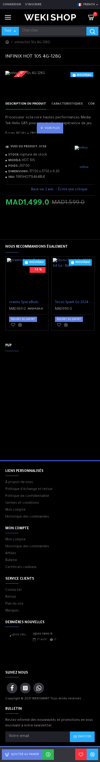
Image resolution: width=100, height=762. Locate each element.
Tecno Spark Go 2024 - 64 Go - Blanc (74, 302)
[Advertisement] (50, 405)
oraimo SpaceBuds (23, 302)
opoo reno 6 (43, 634)
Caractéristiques (67, 104)
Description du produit (25, 104)
